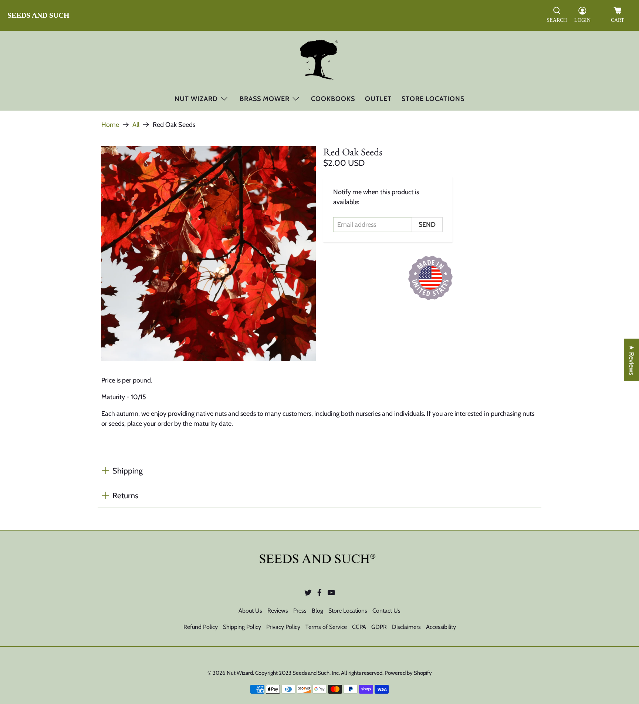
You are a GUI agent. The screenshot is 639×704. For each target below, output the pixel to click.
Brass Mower (265, 99)
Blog (317, 610)
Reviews (277, 610)
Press (300, 610)
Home (110, 124)
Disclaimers (406, 626)
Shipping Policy (242, 626)
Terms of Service (326, 626)
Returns (125, 495)
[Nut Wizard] (320, 61)
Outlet (378, 99)
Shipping (127, 470)
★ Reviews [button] (632, 359)
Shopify (423, 673)
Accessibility (441, 626)
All (135, 124)
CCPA (359, 626)
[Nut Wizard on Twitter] (308, 594)
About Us (250, 610)
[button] (557, 15)
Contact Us (386, 610)
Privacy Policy (283, 626)
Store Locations (433, 99)
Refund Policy (200, 626)
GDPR (379, 626)
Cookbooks (333, 99)
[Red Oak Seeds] (208, 253)
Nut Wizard (196, 99)
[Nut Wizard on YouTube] (331, 594)
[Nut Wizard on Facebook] (319, 594)
